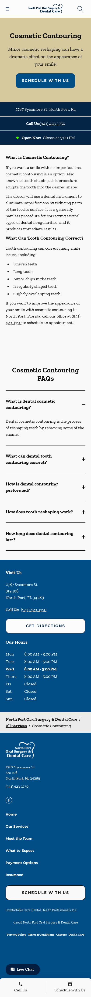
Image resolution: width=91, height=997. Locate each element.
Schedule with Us (45, 80)
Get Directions (45, 626)
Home (11, 814)
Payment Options (22, 862)
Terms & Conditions (41, 934)
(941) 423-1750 (52, 123)
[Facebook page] (9, 800)
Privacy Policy (16, 934)
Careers (61, 934)
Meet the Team (19, 838)
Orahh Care (76, 934)
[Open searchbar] (80, 9)
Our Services (17, 826)
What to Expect (20, 850)
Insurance (14, 875)
